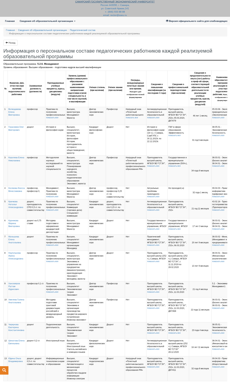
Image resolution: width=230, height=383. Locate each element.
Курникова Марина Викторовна (14, 223)
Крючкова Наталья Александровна (15, 204)
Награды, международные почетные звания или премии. (135, 88)
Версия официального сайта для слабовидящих (197, 21)
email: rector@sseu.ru (115, 15)
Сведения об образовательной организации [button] (47, 21)
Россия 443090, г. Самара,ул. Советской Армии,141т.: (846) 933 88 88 (115, 8)
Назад (11, 42)
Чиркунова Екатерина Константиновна (16, 327)
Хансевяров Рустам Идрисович (14, 286)
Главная (11, 20)
